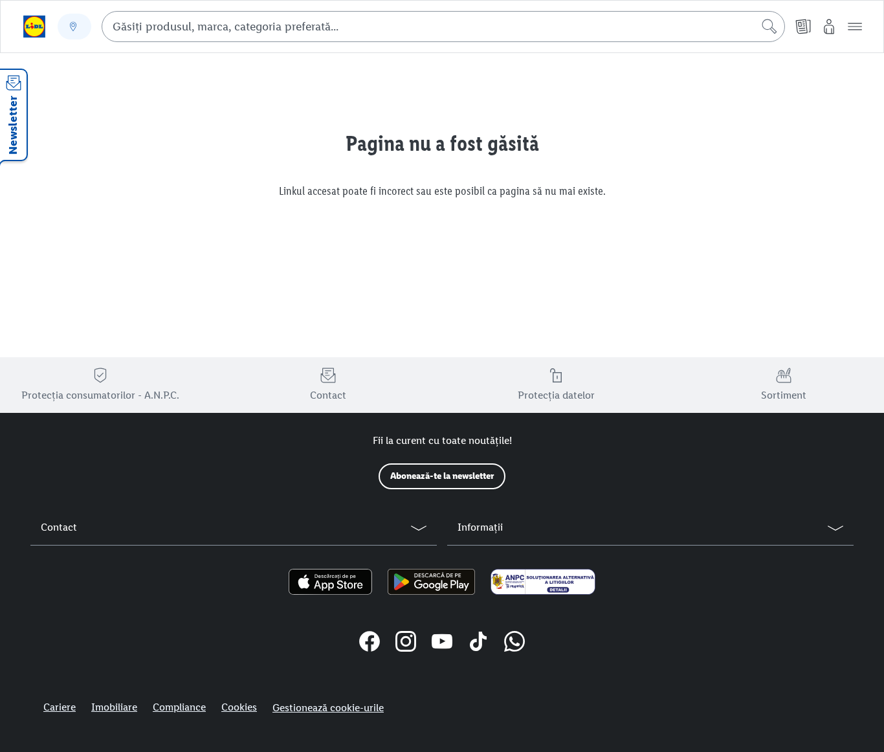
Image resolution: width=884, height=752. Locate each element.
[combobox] (443, 26)
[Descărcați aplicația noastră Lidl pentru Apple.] (330, 582)
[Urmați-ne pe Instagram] (405, 643)
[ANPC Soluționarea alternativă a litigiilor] (543, 582)
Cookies (239, 707)
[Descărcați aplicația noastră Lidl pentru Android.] (431, 582)
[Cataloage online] (803, 26)
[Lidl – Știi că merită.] (34, 26)
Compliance (179, 707)
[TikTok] (478, 643)
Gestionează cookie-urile (328, 708)
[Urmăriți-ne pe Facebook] (369, 643)
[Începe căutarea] (769, 26)
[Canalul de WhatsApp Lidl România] (514, 643)
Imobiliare (114, 707)
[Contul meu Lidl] (829, 26)
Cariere (59, 707)
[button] (855, 26)
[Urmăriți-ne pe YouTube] (442, 643)
